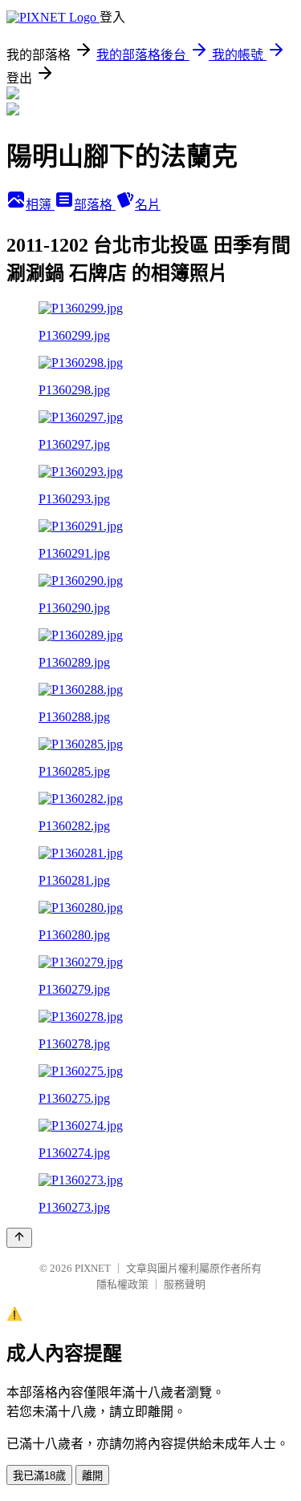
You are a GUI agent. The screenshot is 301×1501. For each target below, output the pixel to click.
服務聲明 (184, 1284)
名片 (148, 205)
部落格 (95, 205)
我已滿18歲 (39, 1476)
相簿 (40, 205)
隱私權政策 (122, 1284)
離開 (92, 1476)
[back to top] (19, 1238)
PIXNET (93, 1268)
